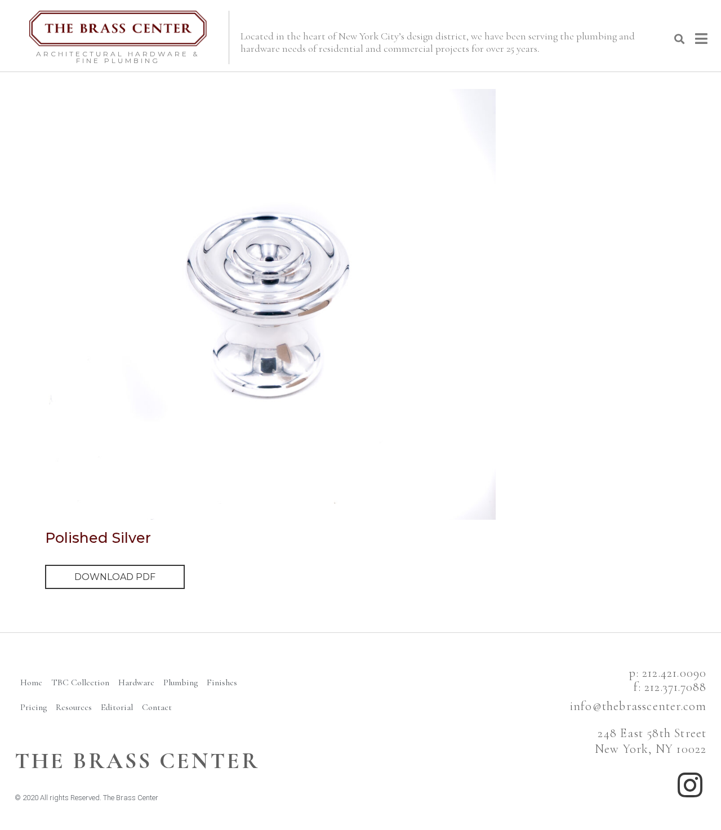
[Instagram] (690, 785)
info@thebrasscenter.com (638, 706)
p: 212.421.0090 (667, 673)
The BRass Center (137, 760)
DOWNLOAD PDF (114, 577)
